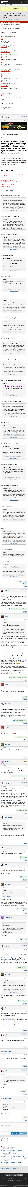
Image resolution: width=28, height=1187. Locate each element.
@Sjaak (4, 1084)
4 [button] (3, 108)
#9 (26, 786)
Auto (20, 1175)
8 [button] (3, 51)
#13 (26, 887)
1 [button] (3, 56)
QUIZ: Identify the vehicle (9, 1146)
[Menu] (4, 2)
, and (21, 720)
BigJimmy (5, 321)
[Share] (25, 121)
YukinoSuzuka (6, 446)
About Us (9, 1178)
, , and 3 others (19, 608)
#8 (26, 765)
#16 (26, 978)
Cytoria (3, 19)
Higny (4, 552)
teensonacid (5, 198)
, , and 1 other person (19, 677)
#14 (26, 921)
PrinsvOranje (6, 363)
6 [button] (3, 85)
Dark (14, 1175)
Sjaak (4, 425)
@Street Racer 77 (16, 793)
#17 (26, 1011)
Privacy (19, 1180)
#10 (26, 820)
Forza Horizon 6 (6, 1164)
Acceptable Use (11, 1180)
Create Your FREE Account (13, 10)
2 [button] (3, 38)
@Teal (22, 805)
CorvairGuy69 (6, 531)
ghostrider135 (6, 342)
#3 (26, 619)
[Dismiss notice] (25, 8)
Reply (25, 586)
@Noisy (10, 800)
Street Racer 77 (6, 467)
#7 (26, 747)
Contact (3, 1178)
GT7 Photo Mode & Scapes (8, 1148)
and (23, 810)
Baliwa (4, 219)
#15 (26, 949)
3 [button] (3, 66)
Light (8, 1175)
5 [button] (3, 46)
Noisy (4, 404)
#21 (26, 1101)
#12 (26, 868)
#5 (26, 707)
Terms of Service (22, 1178)
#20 (26, 1074)
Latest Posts (4, 1138)
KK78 (4, 384)
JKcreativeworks (6, 258)
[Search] (26, 1)
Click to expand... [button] (14, 210)
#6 (26, 731)
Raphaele (5, 509)
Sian (4, 890)
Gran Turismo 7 (6, 1143)
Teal (4, 279)
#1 (26, 120)
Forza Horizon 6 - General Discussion (12, 1162)
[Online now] (3, 763)
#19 (26, 1054)
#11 (26, 851)
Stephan (5, 237)
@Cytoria (3, 717)
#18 (26, 1038)
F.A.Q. (15, 1178)
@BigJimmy (8, 789)
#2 (26, 594)
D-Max (4, 300)
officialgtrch (5, 488)
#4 (26, 687)
